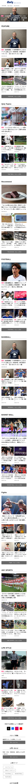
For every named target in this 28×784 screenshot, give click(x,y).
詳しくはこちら (14, 742)
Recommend (6, 182)
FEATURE (5, 26)
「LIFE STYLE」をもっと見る (14, 718)
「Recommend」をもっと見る (14, 251)
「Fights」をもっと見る (14, 562)
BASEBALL (6, 337)
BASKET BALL (7, 415)
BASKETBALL (18, 773)
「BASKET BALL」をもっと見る (14, 485)
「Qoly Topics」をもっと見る (14, 174)
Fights (4, 492)
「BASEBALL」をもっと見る (14, 407)
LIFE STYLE (6, 648)
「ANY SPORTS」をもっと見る (14, 640)
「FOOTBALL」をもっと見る (14, 329)
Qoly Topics (6, 104)
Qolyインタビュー (10, 770)
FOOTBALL (6, 259)
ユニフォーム (9, 767)
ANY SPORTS (7, 570)
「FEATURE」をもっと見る (14, 96)
